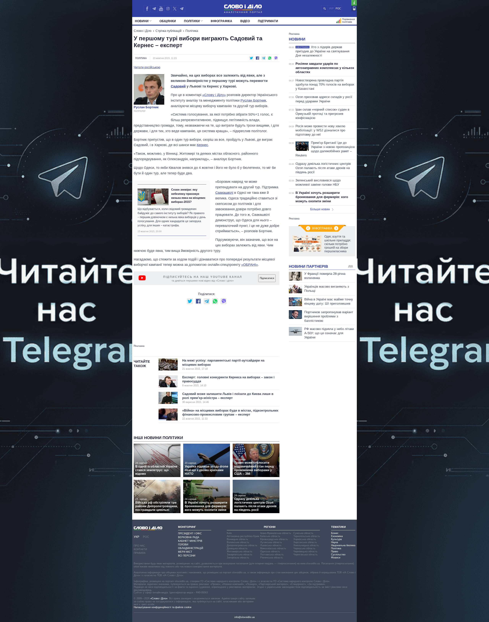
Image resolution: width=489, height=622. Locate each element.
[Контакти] (354, 8)
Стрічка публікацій (168, 30)
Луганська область (271, 542)
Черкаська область (304, 548)
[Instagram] (167, 8)
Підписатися (267, 278)
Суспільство (338, 554)
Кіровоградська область (274, 539)
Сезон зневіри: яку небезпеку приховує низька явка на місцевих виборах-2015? (188, 195)
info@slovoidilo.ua (244, 617)
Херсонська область (305, 542)
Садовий (178, 86)
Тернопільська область (306, 536)
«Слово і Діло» (159, 598)
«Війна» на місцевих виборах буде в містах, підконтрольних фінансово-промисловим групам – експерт (230, 414)
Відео (245, 21)
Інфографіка (221, 21)
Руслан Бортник (146, 107)
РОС (338, 8)
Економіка (337, 536)
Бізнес (334, 533)
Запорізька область (238, 557)
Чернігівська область (305, 554)
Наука (334, 542)
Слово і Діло (142, 30)
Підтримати (268, 21)
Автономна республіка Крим (243, 536)
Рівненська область (271, 557)
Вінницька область (237, 539)
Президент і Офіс (190, 533)
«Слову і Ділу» (214, 95)
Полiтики (192, 21)
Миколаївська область (273, 548)
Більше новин (320, 209)
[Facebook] (147, 8)
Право (334, 551)
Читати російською (147, 67)
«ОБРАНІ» (249, 265)
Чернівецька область (305, 551)
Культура (336, 539)
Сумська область (303, 533)
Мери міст (185, 551)
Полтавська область (272, 554)
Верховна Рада (188, 537)
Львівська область (271, 545)
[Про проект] (354, 3)
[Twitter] (174, 8)
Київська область (270, 536)
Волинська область (238, 542)
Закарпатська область (239, 554)
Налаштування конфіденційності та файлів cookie (162, 607)
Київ (229, 533)
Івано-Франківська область (275, 533)
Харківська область (304, 539)
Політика (191, 30)
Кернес (202, 145)
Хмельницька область (306, 545)
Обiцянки (167, 21)
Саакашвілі (224, 193)
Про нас (139, 545)
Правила (140, 553)
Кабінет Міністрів (190, 540)
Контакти (140, 549)
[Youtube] (160, 8)
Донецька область (237, 548)
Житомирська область (239, 551)
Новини (142, 21)
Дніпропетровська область (242, 545)
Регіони (269, 526)
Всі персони (186, 555)
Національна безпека (343, 545)
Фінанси (335, 557)
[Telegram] (154, 8)
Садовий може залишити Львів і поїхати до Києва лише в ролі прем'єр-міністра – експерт (227, 398)
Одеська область (270, 551)
